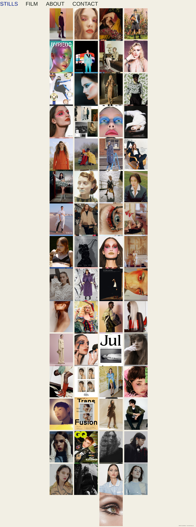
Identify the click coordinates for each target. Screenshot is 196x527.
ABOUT (55, 4)
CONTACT (85, 4)
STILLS (9, 4)
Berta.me (192, 525)
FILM (32, 4)
